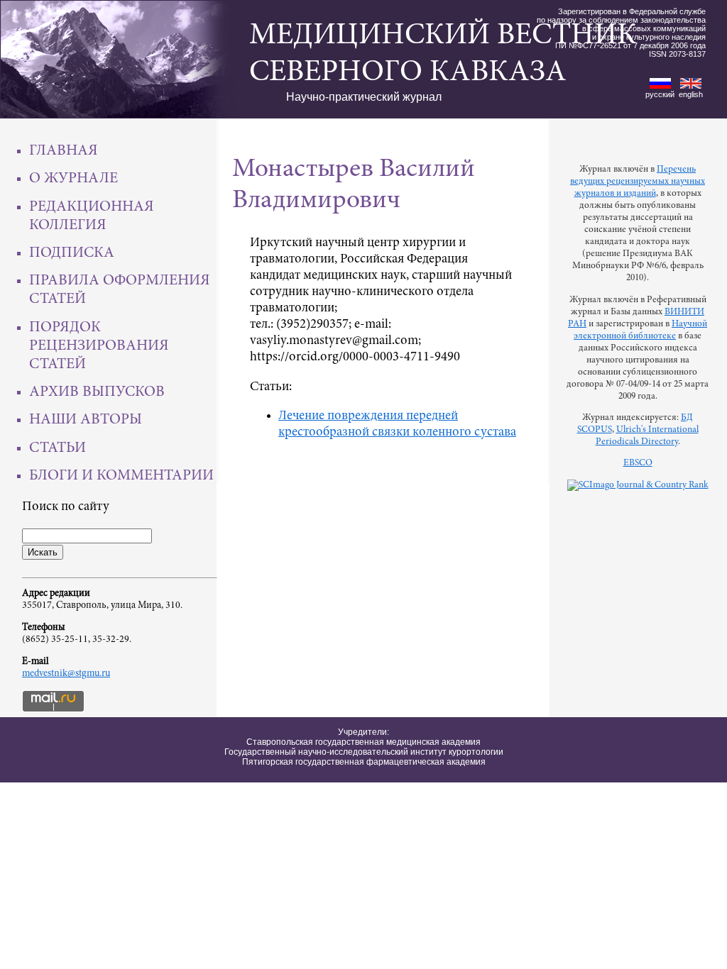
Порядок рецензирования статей (99, 346)
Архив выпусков (97, 392)
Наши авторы (85, 420)
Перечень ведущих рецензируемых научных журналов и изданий (637, 182)
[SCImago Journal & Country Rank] (638, 485)
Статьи (57, 448)
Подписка (71, 253)
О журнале (73, 179)
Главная (63, 151)
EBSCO (637, 463)
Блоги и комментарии (121, 476)
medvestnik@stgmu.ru (66, 674)
